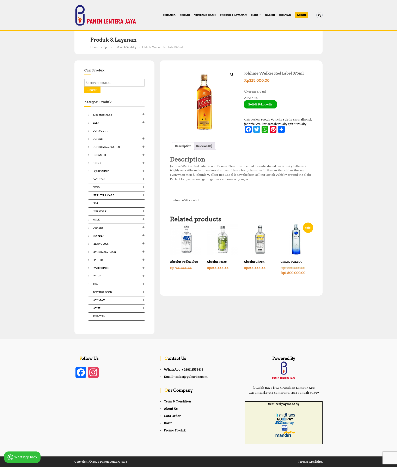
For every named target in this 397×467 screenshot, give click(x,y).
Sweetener (101, 268)
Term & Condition (177, 401)
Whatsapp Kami (25, 457)
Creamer (99, 154)
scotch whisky (277, 123)
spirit (291, 123)
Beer (96, 122)
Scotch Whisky (126, 47)
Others (98, 227)
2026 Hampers (102, 114)
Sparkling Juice (104, 251)
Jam (95, 203)
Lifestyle (99, 211)
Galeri (270, 15)
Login (301, 15)
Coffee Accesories (106, 146)
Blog (254, 15)
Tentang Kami (205, 15)
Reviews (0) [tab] (204, 146)
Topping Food (102, 292)
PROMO (185, 15)
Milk (96, 219)
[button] (232, 74)
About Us (171, 408)
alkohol (305, 119)
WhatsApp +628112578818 (183, 369)
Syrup (97, 276)
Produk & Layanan (233, 15)
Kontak (285, 15)
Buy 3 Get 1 (100, 130)
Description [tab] (183, 146)
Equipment (101, 171)
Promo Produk (175, 430)
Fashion (99, 179)
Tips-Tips (99, 316)
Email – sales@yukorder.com (186, 377)
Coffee (98, 138)
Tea (95, 284)
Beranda (169, 15)
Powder (98, 235)
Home (94, 47)
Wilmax (99, 300)
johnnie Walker (255, 123)
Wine (96, 308)
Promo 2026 (101, 243)
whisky (301, 123)
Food (96, 187)
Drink (97, 163)
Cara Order (172, 416)
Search (92, 90)
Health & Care (103, 195)
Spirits (108, 47)
